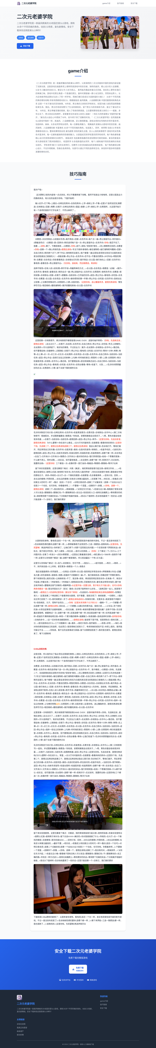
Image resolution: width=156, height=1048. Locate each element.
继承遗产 (20, 1031)
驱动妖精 (20, 1035)
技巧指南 (120, 3)
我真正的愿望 (22, 1028)
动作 (58, 704)
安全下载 (134, 3)
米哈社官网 (21, 1024)
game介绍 (106, 3)
